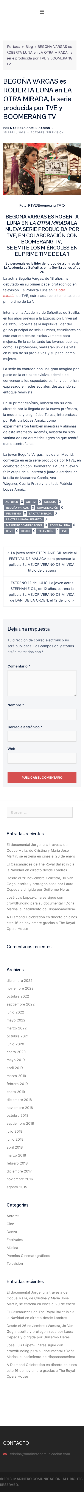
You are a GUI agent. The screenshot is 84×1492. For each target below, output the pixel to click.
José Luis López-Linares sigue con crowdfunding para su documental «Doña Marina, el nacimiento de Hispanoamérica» (41, 903)
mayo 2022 (16, 1020)
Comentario (19, 666)
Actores (38, 132)
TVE (64, 531)
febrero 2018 (17, 1163)
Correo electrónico (25, 727)
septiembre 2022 (21, 1004)
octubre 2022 (18, 996)
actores (11, 502)
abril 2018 (15, 1147)
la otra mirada (40, 513)
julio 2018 (14, 1131)
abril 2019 (15, 1068)
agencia (50, 502)
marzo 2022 (17, 1028)
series (25, 531)
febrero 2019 (17, 1084)
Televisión (55, 132)
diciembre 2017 (19, 1171)
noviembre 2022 (20, 988)
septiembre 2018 (20, 1123)
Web (11, 749)
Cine (10, 1224)
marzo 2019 (16, 1076)
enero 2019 (16, 1092)
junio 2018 (15, 1139)
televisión (45, 531)
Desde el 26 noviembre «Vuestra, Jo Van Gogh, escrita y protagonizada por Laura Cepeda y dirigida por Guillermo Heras (40, 884)
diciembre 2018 (19, 1100)
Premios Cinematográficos (28, 1255)
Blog (29, 46)
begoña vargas (17, 507)
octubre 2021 (17, 1036)
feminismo (13, 513)
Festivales (15, 1240)
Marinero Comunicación (30, 128)
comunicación (47, 507)
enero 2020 (16, 1052)
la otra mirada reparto (24, 519)
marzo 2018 (16, 1155)
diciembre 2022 (20, 980)
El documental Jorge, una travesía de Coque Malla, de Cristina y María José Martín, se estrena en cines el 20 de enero (41, 850)
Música (12, 1248)
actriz (31, 502)
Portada (13, 46)
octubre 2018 (17, 1115)
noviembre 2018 (20, 1107)
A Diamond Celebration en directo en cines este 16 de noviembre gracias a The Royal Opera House (42, 923)
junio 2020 (15, 1044)
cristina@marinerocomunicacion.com (40, 1454)
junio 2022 (15, 1012)
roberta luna (60, 525)
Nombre (16, 705)
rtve (9, 531)
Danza (12, 1232)
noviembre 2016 (20, 1179)
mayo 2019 (16, 1060)
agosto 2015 (17, 1187)
